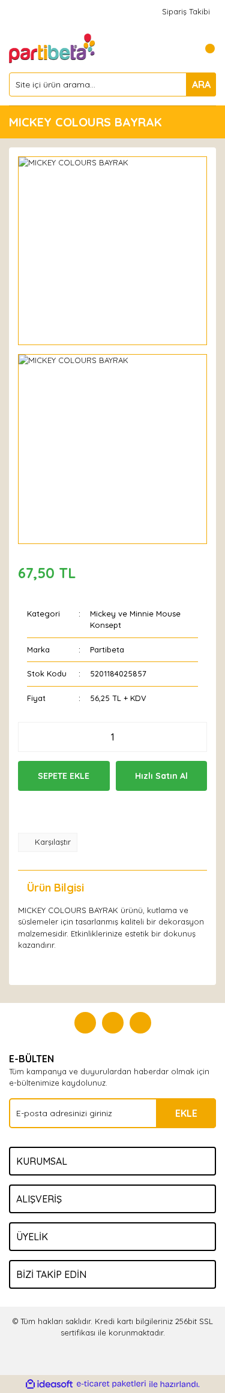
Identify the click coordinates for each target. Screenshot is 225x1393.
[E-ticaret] (111, 1384)
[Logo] (53, 47)
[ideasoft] (49, 1384)
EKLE (186, 1113)
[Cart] (204, 49)
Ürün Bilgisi (55, 888)
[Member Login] (180, 49)
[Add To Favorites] (77, 812)
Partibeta (107, 649)
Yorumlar (144, 888)
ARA (201, 84)
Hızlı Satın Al (161, 775)
